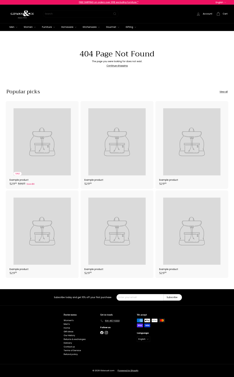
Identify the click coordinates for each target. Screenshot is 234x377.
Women (28, 27)
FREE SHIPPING (108, 2)
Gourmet (111, 27)
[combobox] (81, 13)
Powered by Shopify (128, 370)
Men (12, 27)
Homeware (67, 27)
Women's (69, 320)
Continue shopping (117, 65)
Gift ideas (68, 331)
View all (224, 91)
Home (67, 327)
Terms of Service (72, 350)
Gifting (130, 27)
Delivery (68, 342)
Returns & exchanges (75, 339)
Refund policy (71, 354)
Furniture (47, 27)
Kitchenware (90, 27)
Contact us (69, 346)
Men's (67, 324)
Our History (69, 335)
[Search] (115, 13)
